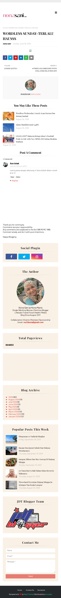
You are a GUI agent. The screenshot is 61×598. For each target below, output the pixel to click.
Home (5, 28)
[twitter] (24, 256)
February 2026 (15, 414)
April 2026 (13, 409)
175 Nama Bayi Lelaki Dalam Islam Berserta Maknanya (36, 472)
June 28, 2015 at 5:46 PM (18, 166)
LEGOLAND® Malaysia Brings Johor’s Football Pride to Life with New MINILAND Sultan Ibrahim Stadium (36, 139)
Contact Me (30, 590)
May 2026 (13, 407)
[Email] (49, 256)
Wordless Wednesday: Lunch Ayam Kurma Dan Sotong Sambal (35, 114)
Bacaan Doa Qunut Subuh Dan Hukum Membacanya (34, 449)
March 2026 (14, 411)
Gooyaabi (48, 594)
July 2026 (13, 402)
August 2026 (14, 399)
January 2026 (15, 416)
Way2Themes (29, 594)
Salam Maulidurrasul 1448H (27, 124)
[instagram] (37, 256)
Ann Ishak (14, 163)
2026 (11, 397)
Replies (15, 180)
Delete (18, 177)
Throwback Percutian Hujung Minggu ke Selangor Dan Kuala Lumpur (35, 483)
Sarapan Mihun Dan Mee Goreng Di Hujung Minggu (37, 460)
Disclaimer (41, 590)
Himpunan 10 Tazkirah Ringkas (32, 436)
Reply (12, 177)
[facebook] (11, 256)
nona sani (7, 44)
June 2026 (13, 404)
